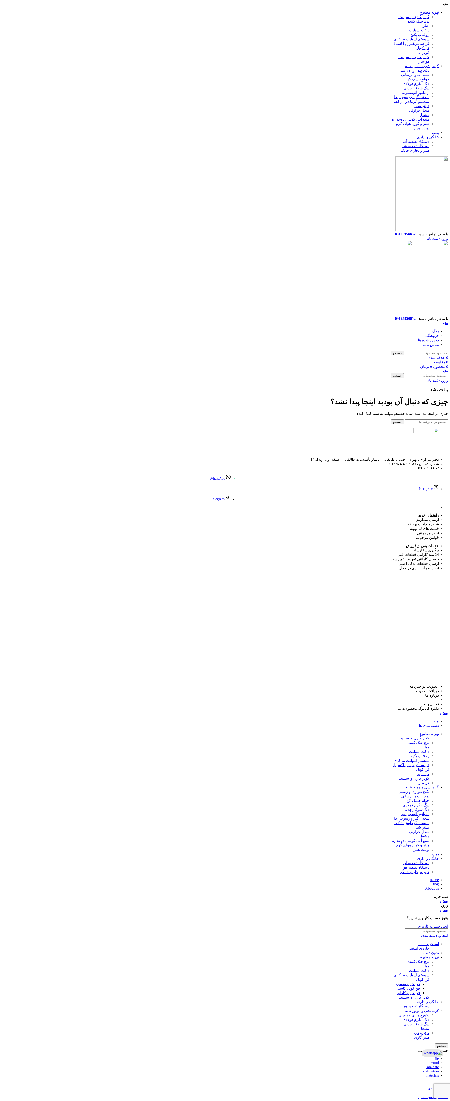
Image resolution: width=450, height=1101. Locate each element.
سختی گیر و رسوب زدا (411, 97)
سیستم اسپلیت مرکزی (411, 39)
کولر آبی (422, 52)
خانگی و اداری (428, 1002)
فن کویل (422, 48)
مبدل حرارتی (419, 110)
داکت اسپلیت (419, 30)
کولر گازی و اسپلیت (413, 17)
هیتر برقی (421, 1033)
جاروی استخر (419, 948)
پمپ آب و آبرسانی (415, 75)
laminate (432, 1067)
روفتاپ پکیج (419, 35)
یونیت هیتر (421, 128)
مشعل (424, 115)
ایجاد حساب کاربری (433, 926)
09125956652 (405, 234)
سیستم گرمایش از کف (411, 101)
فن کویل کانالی (408, 993)
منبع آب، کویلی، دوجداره (410, 119)
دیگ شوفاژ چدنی (416, 88)
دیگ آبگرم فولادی (416, 84)
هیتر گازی (421, 1037)
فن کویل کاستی (408, 988)
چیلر (426, 26)
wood (434, 1063)
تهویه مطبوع (429, 957)
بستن (444, 713)
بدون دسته (430, 953)
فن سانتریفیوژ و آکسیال (411, 43)
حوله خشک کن (417, 79)
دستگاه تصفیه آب (416, 141)
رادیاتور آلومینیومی (415, 92)
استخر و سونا (428, 944)
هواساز (424, 61)
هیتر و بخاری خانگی (414, 150)
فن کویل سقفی (408, 984)
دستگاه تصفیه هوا (415, 146)
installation (431, 1071)
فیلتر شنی (421, 106)
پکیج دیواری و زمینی (413, 70)
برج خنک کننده (418, 21)
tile (436, 1058)
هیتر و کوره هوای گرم (412, 124)
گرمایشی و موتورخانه (422, 1011)
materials (432, 1075)
